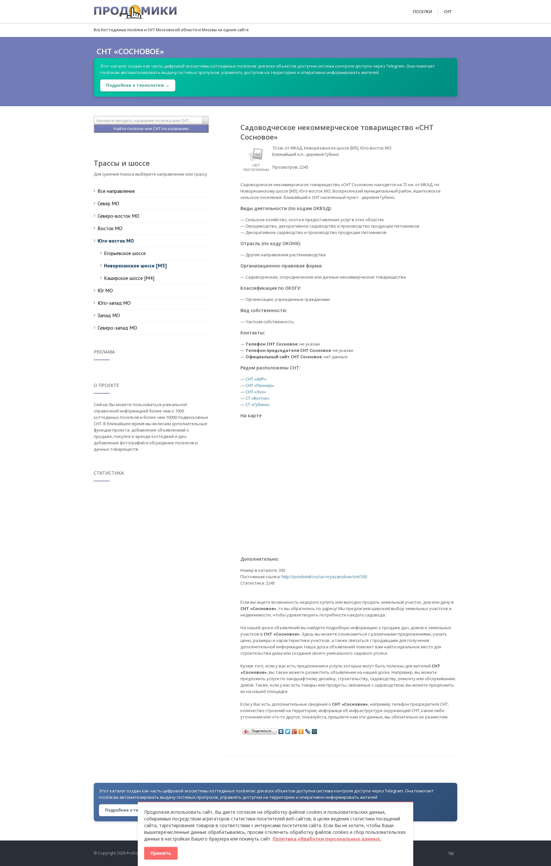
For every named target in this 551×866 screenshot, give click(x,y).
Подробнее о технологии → (137, 85)
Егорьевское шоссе (125, 253)
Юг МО (105, 290)
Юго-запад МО (114, 303)
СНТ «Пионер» (260, 385)
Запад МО (109, 315)
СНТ (448, 11)
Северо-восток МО (118, 216)
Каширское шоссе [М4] (129, 278)
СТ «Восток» (257, 398)
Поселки (422, 11)
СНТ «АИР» (256, 379)
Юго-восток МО (116, 240)
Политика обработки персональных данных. (327, 839)
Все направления (116, 191)
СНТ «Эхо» (256, 392)
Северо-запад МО (117, 327)
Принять (161, 853)
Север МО (108, 203)
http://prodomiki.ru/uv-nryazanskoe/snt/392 (324, 576)
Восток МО (110, 228)
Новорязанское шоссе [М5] (135, 265)
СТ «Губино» (258, 404)
